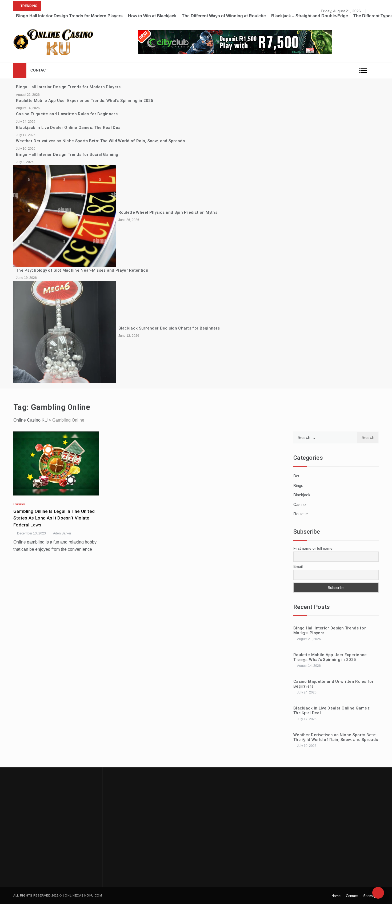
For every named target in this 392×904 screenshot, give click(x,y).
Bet (296, 476)
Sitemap (369, 896)
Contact (39, 70)
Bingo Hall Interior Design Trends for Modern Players (69, 16)
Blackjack (301, 495)
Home (336, 896)
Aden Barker (62, 533)
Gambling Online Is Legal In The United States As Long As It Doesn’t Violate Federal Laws (54, 518)
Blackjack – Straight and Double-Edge (309, 16)
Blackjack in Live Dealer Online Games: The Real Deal (69, 127)
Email (298, 566)
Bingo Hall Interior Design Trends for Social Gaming (67, 154)
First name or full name (313, 548)
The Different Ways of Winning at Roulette (224, 16)
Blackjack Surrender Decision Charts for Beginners (169, 328)
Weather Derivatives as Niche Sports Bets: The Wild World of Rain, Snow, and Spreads (100, 140)
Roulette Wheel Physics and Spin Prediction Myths (167, 212)
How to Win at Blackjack (152, 16)
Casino (19, 504)
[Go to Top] (378, 893)
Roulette (300, 514)
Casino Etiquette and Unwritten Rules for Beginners (67, 114)
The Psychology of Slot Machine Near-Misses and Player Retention (82, 270)
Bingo (298, 485)
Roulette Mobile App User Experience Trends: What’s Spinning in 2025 (84, 100)
